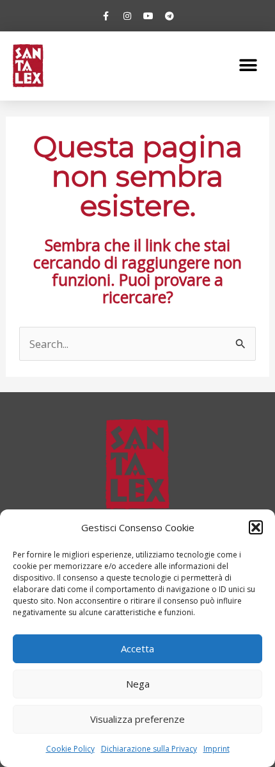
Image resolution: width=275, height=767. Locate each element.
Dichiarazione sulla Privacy (149, 748)
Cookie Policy (70, 748)
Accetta (137, 648)
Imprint (216, 748)
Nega (138, 683)
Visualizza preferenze (137, 719)
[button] (255, 527)
